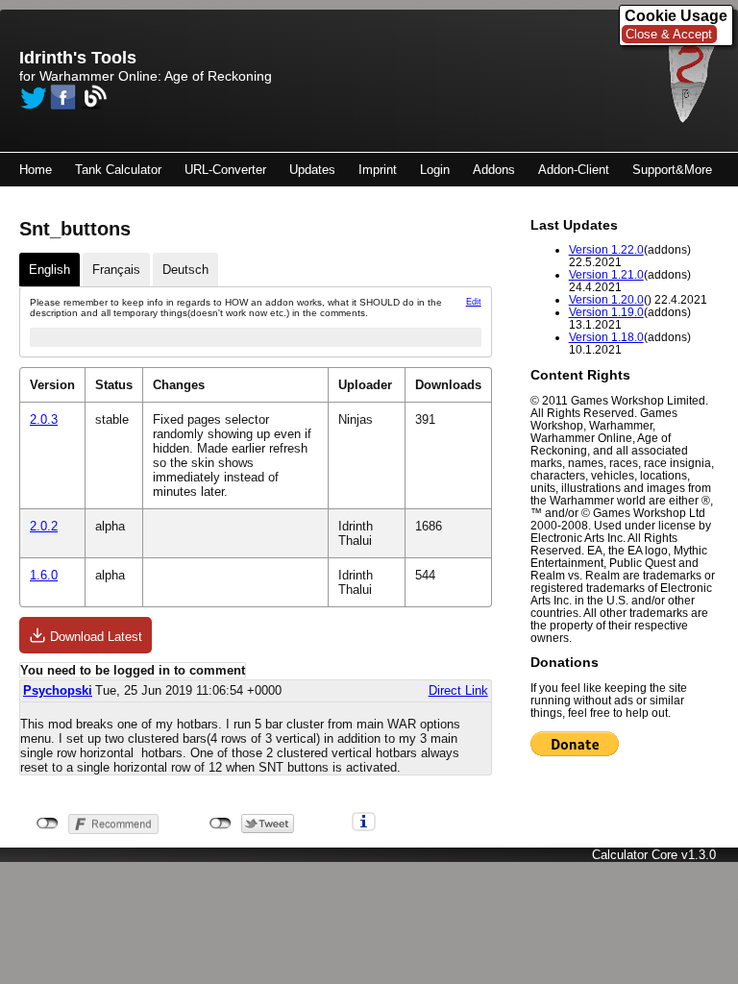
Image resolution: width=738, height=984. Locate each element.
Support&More (672, 169)
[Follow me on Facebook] (63, 97)
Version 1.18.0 (606, 337)
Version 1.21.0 (606, 274)
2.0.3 (44, 419)
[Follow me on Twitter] (32, 97)
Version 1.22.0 (606, 249)
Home (35, 169)
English (49, 269)
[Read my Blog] (94, 97)
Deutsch (185, 269)
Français (116, 269)
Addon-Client (573, 169)
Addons (494, 169)
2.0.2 (44, 526)
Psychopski (57, 690)
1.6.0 (44, 575)
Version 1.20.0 (606, 299)
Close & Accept (669, 34)
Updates (312, 169)
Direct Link (458, 690)
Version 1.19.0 (606, 312)
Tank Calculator (118, 169)
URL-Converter (225, 169)
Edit (473, 302)
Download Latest (94, 636)
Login (435, 169)
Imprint (377, 169)
